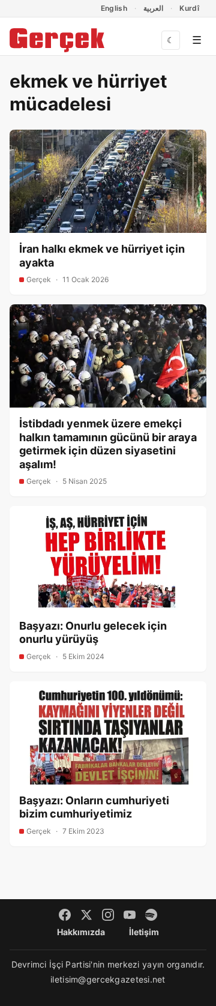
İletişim (144, 932)
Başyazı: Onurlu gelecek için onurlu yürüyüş (93, 632)
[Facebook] (65, 915)
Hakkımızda (81, 932)
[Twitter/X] (86, 915)
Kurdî (189, 8)
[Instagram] (108, 915)
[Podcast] (151, 915)
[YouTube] (130, 915)
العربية (153, 8)
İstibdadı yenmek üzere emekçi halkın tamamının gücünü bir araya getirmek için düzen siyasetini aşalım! (108, 444)
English (114, 8)
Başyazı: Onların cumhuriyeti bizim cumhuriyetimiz (94, 807)
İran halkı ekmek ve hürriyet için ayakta (102, 255)
